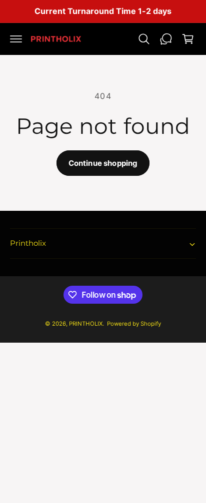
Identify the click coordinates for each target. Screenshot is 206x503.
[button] (16, 39)
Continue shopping (103, 163)
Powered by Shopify (134, 323)
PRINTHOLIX (85, 323)
